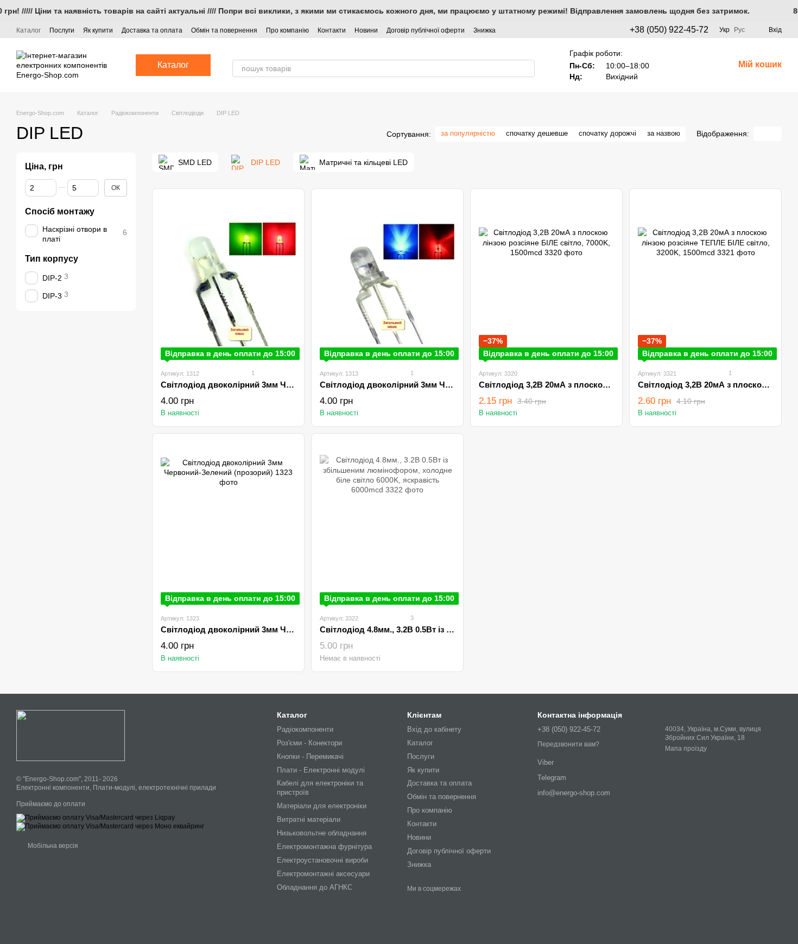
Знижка (484, 30)
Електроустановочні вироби (322, 860)
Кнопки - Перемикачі (310, 756)
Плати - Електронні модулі (321, 770)
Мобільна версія (52, 846)
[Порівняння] (697, 65)
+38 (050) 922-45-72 (669, 30)
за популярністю (468, 133)
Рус (739, 30)
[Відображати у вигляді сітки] (760, 133)
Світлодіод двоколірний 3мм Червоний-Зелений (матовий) (279, 384)
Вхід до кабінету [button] (434, 729)
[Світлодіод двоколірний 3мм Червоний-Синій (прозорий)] (387, 278)
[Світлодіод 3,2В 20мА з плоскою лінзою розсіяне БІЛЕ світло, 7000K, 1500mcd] (546, 278)
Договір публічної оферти (426, 30)
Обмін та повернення (224, 30)
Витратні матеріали (308, 819)
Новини (366, 30)
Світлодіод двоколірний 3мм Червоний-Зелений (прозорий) (281, 629)
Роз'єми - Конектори (309, 743)
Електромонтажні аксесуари (323, 874)
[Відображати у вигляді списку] (775, 133)
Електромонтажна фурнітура (324, 846)
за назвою (663, 133)
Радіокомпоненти (305, 729)
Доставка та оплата (152, 30)
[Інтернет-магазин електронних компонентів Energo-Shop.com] (70, 735)
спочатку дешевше (537, 133)
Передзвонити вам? (568, 744)
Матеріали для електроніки (321, 806)
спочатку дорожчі (607, 133)
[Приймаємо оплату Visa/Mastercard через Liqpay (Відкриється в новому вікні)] (95, 817)
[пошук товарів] (526, 68)
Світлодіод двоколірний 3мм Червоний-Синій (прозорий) (435, 384)
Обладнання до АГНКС (314, 887)
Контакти (332, 30)
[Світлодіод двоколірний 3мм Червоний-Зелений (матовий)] (228, 278)
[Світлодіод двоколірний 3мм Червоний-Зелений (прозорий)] (228, 523)
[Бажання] (668, 65)
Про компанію (287, 30)
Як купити (98, 30)
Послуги (61, 30)
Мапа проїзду (686, 748)
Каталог (28, 30)
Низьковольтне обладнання (321, 833)
